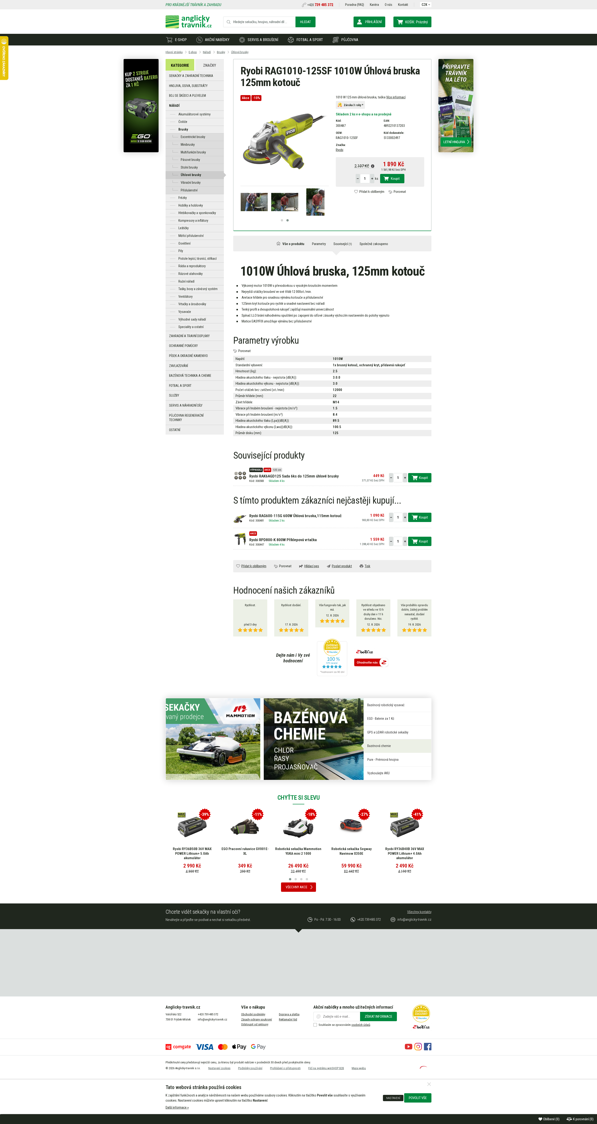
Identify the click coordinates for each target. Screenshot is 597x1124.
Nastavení (393, 1098)
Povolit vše (418, 1098)
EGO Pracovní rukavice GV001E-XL (191, 851)
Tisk (367, 566)
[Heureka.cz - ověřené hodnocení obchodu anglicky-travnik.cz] (332, 658)
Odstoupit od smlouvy (254, 1024)
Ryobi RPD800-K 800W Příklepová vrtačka (283, 539)
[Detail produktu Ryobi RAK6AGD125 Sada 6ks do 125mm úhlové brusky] (240, 475)
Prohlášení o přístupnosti (285, 1068)
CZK (424, 5)
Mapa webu (359, 1068)
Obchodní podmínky (253, 1014)
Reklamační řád (288, 1019)
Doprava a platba (289, 1014)
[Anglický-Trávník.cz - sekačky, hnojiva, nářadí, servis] (189, 27)
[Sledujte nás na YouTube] (408, 1049)
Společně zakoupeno (374, 244)
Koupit (395, 178)
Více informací (396, 97)
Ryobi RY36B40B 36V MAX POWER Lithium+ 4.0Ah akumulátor (351, 853)
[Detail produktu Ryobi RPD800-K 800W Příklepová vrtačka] (240, 539)
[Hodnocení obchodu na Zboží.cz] (371, 663)
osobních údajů (360, 1025)
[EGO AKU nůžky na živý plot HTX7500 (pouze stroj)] (404, 827)
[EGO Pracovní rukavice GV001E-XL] (192, 827)
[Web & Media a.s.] (423, 1068)
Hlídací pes (311, 566)
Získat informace (378, 1016)
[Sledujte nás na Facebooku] (427, 1049)
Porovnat (400, 192)
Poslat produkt (342, 566)
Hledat (305, 22)
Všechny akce (296, 887)
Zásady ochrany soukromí (256, 1019)
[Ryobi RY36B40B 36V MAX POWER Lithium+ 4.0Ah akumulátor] (351, 827)
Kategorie (180, 65)
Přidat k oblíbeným (371, 192)
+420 (320, 5)
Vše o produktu (293, 244)
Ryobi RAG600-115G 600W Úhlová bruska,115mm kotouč (295, 515)
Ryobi (339, 150)
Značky (209, 65)
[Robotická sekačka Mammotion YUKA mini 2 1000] (245, 827)
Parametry (319, 244)
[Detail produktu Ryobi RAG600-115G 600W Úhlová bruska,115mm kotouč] (240, 519)
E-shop (181, 40)
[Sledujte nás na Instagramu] (418, 1049)
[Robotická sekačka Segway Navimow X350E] (298, 827)
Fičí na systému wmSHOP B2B (326, 1068)
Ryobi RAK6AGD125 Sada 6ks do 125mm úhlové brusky (294, 476)
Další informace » (177, 1107)
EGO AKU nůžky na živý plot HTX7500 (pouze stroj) (404, 851)
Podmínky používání (250, 1068)
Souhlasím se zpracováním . (345, 1025)
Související (342, 244)
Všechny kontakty (419, 912)
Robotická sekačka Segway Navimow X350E (298, 851)
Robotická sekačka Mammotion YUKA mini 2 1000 (245, 851)
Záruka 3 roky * (353, 105)
